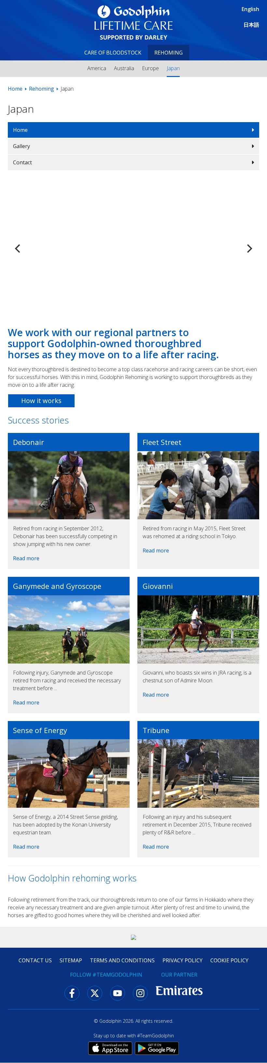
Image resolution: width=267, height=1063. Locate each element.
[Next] (249, 248)
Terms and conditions (122, 960)
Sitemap (71, 960)
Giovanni (158, 586)
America (96, 68)
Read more (26, 558)
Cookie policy (229, 960)
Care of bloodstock (112, 52)
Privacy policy (182, 960)
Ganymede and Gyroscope (57, 586)
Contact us (35, 960)
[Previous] (18, 248)
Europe (150, 68)
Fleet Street (162, 442)
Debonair (28, 442)
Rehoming (168, 52)
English (250, 9)
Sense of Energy (40, 730)
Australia (124, 68)
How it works (41, 400)
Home (15, 88)
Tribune (156, 730)
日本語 (251, 24)
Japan (173, 68)
